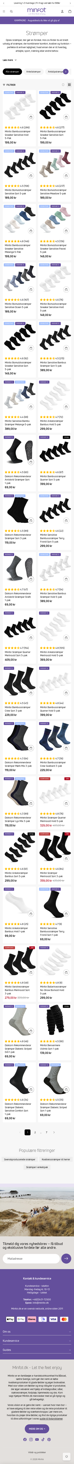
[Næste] (54, 1132)
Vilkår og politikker (37, 1452)
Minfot (41, 1459)
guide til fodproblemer (51, 1418)
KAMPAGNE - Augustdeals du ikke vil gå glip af (37, 20)
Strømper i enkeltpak (37, 1167)
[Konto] (62, 11)
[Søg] (11, 11)
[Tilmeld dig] (66, 1259)
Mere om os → (37, 1428)
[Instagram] (31, 1439)
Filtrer (11, 84)
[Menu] (4, 11)
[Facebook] (25, 1439)
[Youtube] (37, 1439)
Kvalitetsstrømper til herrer (56, 1159)
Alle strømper (12, 71)
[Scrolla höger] (65, 71)
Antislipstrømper (56, 71)
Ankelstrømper (33, 71)
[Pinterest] (49, 1439)
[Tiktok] (43, 1439)
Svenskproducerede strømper (19, 1159)
